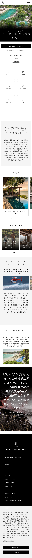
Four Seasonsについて (12, 461)
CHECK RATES (16, 46)
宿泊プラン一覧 (16, 252)
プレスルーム (8, 497)
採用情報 (7, 464)
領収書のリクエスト (10, 479)
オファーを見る (8, 247)
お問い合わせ (16, 61)
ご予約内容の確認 (9, 482)
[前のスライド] (11, 219)
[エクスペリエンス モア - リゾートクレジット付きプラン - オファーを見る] (10, 239)
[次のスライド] (20, 219)
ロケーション (16, 58)
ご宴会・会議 (8, 486)
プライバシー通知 (8, 541)
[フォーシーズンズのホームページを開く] (3, 2)
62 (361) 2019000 (16, 55)
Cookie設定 (16, 547)
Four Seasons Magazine (13, 500)
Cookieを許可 (16, 552)
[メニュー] (28, 2)
